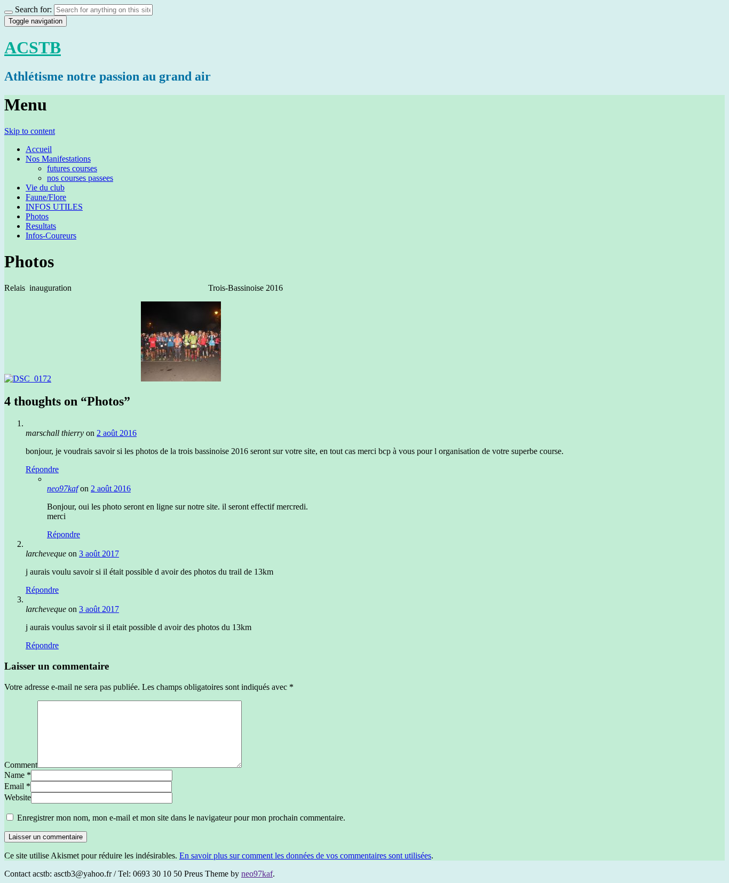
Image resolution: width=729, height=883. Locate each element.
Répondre (42, 469)
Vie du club (45, 187)
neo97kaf (62, 488)
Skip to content (29, 131)
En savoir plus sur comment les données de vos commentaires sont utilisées (305, 855)
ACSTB (32, 47)
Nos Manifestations (58, 158)
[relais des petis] (27, 378)
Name (14, 774)
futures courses (72, 168)
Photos (37, 216)
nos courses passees (80, 177)
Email (14, 786)
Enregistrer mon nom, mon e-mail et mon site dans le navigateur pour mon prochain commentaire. (181, 817)
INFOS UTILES (54, 206)
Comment (20, 764)
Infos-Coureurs (51, 235)
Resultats (41, 225)
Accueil (39, 149)
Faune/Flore (46, 197)
